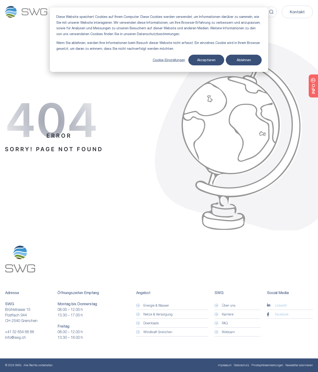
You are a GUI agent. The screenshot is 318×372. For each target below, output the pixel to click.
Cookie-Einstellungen (169, 60)
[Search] (271, 11)
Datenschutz (241, 365)
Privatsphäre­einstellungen (267, 365)
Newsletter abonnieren (299, 365)
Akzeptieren (206, 60)
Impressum (225, 365)
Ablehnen (244, 60)
